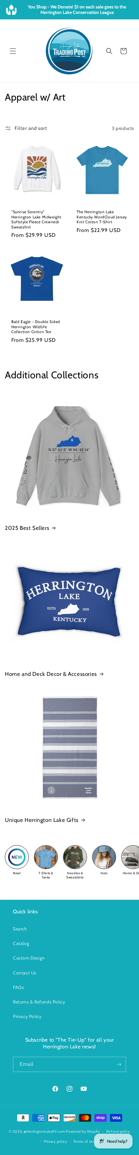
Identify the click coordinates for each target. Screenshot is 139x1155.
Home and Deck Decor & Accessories (51, 674)
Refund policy (118, 1131)
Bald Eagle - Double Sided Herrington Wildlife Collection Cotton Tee (35, 326)
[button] (13, 51)
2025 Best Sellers (27, 528)
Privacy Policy (27, 1016)
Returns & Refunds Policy (39, 1002)
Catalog (21, 943)
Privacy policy (55, 1141)
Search (20, 929)
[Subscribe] (119, 1064)
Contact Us (25, 973)
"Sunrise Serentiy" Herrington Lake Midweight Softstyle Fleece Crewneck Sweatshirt (36, 219)
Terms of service (87, 1141)
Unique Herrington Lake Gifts (42, 820)
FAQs (18, 987)
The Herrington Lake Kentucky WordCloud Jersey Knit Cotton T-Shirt (102, 216)
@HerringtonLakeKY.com (44, 1131)
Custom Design (29, 958)
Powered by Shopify (83, 1131)
